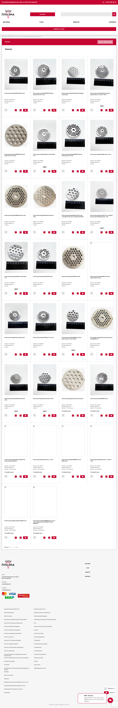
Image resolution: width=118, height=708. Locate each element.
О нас (42, 22)
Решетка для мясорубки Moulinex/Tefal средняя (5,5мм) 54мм (73, 94)
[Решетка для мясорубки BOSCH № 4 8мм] (73, 257)
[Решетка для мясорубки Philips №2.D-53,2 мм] (101, 135)
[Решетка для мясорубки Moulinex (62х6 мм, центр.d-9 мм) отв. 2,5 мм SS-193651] (101, 74)
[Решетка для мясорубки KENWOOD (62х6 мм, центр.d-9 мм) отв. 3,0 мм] (44, 74)
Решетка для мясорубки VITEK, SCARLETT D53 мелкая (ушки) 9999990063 (15, 460)
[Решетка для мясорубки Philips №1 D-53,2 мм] (44, 318)
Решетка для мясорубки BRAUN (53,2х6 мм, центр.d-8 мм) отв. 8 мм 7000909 (71, 338)
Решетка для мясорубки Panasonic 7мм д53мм (72, 398)
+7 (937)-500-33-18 (6, 584)
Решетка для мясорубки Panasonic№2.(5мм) (15, 337)
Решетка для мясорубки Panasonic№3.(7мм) (43, 398)
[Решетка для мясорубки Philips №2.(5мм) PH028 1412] (44, 135)
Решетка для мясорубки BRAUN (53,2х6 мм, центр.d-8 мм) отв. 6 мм (100, 277)
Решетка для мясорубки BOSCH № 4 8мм (71, 276)
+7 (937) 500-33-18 (110, 2)
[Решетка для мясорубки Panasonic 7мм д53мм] (73, 379)
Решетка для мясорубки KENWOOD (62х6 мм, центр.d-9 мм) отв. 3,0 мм (43, 94)
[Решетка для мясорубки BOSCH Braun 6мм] (44, 257)
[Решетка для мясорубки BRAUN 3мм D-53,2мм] (16, 196)
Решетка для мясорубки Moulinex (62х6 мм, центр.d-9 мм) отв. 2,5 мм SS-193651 (100, 94)
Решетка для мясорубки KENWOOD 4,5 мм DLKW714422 (71, 460)
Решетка (8, 49)
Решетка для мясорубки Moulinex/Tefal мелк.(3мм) (15, 399)
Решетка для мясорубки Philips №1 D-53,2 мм (43, 337)
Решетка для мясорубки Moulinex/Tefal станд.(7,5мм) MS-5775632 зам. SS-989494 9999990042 (73, 216)
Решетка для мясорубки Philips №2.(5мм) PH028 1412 (44, 155)
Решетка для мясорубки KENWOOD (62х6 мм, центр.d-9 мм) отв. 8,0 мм (15, 155)
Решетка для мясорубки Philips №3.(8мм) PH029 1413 (15, 277)
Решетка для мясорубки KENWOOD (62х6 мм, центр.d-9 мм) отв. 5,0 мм (72, 155)
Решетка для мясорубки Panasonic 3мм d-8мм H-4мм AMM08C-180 (101, 338)
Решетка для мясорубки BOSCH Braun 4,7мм (15, 93)
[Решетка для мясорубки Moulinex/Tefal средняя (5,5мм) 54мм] (73, 74)
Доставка (6, 22)
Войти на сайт (59, 29)
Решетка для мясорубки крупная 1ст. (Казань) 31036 (100, 460)
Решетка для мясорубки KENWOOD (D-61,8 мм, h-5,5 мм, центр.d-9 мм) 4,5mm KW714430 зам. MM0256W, (44, 522)
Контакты (112, 22)
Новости (76, 22)
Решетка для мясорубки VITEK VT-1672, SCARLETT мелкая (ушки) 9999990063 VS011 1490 (101, 216)
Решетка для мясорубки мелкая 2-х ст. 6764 (43, 459)
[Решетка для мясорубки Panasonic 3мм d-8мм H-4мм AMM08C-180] (101, 318)
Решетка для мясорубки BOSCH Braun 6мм (42, 276)
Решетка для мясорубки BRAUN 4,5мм (99, 398)
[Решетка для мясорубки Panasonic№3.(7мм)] (44, 379)
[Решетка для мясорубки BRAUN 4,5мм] (101, 379)
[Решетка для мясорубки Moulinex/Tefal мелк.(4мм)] (44, 196)
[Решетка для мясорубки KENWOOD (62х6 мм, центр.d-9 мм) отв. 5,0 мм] (73, 135)
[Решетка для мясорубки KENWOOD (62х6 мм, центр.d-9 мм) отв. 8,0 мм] (16, 135)
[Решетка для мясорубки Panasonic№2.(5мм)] (16, 318)
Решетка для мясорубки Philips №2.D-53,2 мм (100, 154)
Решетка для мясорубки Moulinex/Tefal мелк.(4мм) (43, 216)
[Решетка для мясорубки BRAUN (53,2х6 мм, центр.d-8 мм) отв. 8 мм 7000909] (73, 318)
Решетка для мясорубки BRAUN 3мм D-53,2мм (15, 215)
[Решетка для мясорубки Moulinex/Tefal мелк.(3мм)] (16, 379)
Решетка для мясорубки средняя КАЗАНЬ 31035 (15, 520)
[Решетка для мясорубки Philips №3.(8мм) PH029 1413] (16, 257)
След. (16, 547)
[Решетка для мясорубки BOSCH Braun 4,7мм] (16, 74)
